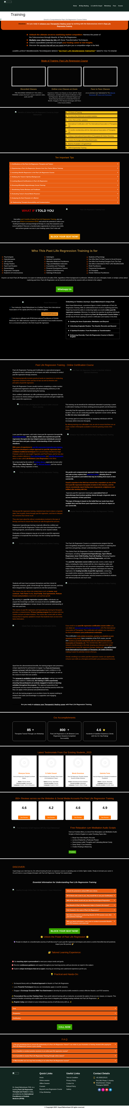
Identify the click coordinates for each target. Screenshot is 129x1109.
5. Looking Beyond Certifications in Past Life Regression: (29, 181)
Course (120, 6)
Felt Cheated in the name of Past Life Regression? (83, 910)
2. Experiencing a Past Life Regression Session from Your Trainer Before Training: (36, 168)
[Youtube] (106, 1089)
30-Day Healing (84, 6)
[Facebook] (99, 1089)
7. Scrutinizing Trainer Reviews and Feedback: (25, 189)
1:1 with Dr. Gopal (96, 6)
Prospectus (16, 1013)
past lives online (93, 474)
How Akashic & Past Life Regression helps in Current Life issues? (88, 905)
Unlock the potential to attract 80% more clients (82, 891)
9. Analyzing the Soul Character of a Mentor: (24, 198)
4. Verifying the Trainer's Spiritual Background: (25, 177)
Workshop (107, 6)
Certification (17, 1018)
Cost (14, 1008)
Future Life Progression (105, 95)
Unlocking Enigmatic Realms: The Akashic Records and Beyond (93, 326)
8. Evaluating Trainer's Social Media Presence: (25, 193)
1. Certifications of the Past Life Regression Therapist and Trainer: (31, 164)
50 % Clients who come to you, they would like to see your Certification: (90, 895)
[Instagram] (103, 1089)
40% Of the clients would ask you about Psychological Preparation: (88, 900)
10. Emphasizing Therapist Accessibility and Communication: (30, 202)
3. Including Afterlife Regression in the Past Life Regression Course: (32, 172)
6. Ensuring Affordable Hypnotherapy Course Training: (28, 185)
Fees (114, 6)
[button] (64, 164)
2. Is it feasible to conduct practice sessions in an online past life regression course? (40, 1051)
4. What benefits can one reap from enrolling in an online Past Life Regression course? (41, 1060)
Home (75, 6)
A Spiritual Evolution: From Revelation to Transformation (90, 330)
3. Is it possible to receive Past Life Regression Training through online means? (38, 1056)
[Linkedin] (110, 1089)
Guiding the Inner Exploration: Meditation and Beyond (89, 321)
